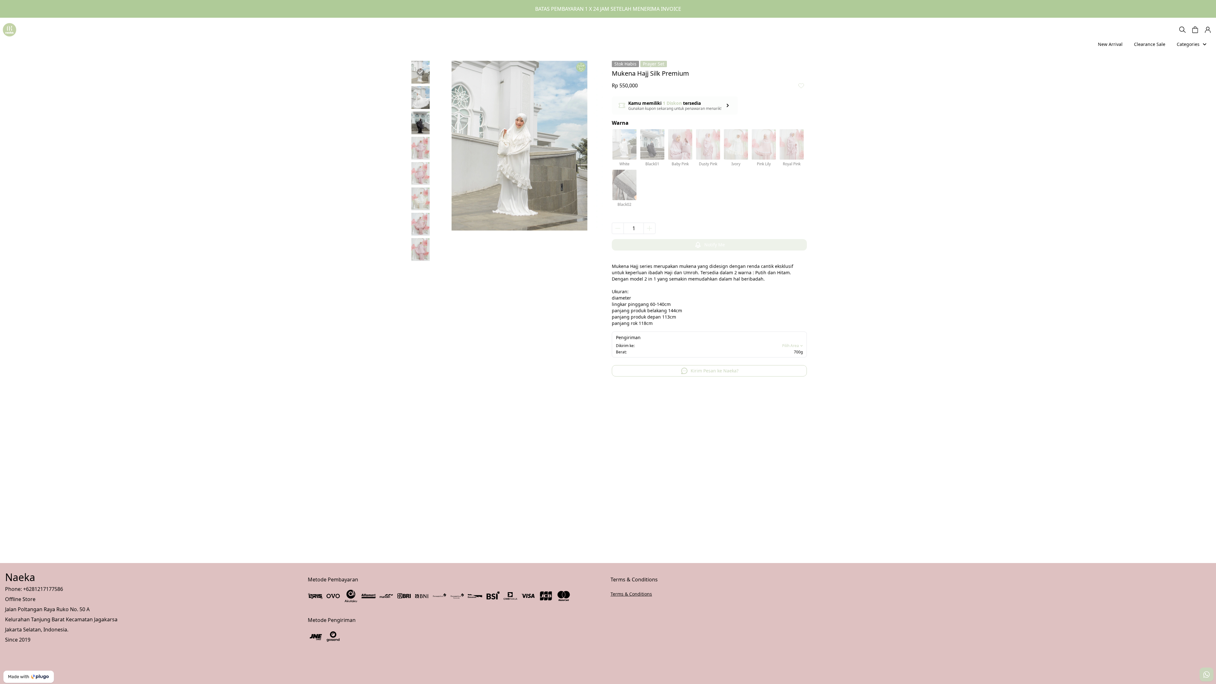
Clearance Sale (1149, 44)
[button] (1195, 29)
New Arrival (1110, 44)
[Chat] (1206, 674)
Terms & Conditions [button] (631, 594)
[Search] (1182, 29)
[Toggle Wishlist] (801, 85)
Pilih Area (790, 345)
